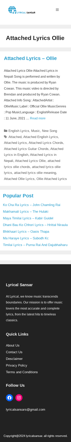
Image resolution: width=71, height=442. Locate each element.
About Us (13, 345)
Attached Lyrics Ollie (30, 161)
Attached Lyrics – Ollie (30, 58)
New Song (49, 131)
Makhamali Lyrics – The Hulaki (25, 211)
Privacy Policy (16, 365)
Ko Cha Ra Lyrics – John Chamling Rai (31, 205)
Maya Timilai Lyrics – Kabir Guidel (28, 218)
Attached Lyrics (15, 143)
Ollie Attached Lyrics (51, 179)
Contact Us (14, 352)
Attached (14, 137)
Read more (38, 118)
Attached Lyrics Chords (46, 143)
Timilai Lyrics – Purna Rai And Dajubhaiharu (35, 245)
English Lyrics (18, 131)
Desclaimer (14, 359)
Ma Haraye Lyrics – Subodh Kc (26, 238)
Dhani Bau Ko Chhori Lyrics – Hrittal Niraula (35, 225)
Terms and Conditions (22, 372)
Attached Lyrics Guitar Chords (26, 149)
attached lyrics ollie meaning (35, 173)
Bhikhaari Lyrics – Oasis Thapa (26, 231)
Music (35, 131)
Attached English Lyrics (40, 137)
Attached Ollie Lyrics (19, 179)
